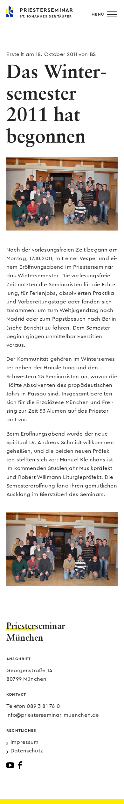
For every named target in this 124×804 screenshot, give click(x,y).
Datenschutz (26, 751)
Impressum (24, 742)
